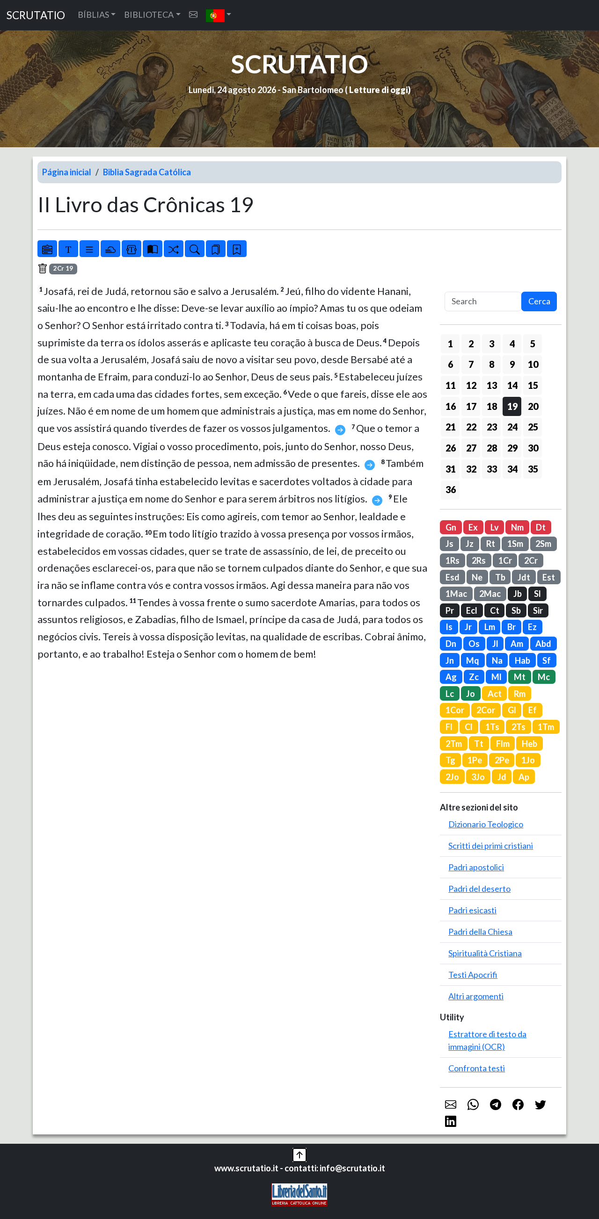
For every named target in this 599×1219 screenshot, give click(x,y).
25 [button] (533, 426)
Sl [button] (537, 593)
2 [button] (471, 343)
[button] (219, 15)
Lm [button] (489, 627)
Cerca (539, 301)
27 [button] (471, 447)
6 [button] (450, 364)
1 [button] (450, 343)
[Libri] (47, 248)
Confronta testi (476, 1068)
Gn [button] (451, 527)
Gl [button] (512, 710)
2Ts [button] (518, 727)
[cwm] (193, 14)
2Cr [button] (531, 560)
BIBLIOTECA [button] (149, 14)
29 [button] (512, 447)
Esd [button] (453, 577)
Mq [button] (472, 660)
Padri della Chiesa (480, 931)
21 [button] (451, 426)
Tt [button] (478, 744)
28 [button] (492, 447)
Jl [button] (495, 643)
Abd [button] (543, 643)
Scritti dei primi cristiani (490, 845)
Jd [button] (501, 777)
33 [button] (492, 468)
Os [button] (474, 643)
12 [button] (471, 385)
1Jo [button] (528, 760)
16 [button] (451, 406)
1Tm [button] (546, 727)
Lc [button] (450, 693)
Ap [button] (524, 777)
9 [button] (512, 364)
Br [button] (511, 627)
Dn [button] (451, 643)
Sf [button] (546, 660)
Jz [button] (470, 543)
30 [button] (533, 447)
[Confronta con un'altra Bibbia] (152, 248)
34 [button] (512, 468)
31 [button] (451, 468)
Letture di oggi (378, 90)
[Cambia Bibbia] (173, 248)
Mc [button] (544, 677)
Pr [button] (450, 610)
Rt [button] (490, 543)
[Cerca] (195, 248)
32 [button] (471, 468)
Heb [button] (529, 744)
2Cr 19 (63, 268)
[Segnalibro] (216, 248)
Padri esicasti (472, 910)
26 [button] (451, 447)
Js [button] (449, 543)
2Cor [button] (485, 710)
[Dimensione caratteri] (68, 248)
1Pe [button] (475, 760)
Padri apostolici (476, 867)
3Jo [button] (478, 777)
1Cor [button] (455, 710)
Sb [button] (516, 610)
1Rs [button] (453, 560)
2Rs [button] (479, 560)
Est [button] (548, 577)
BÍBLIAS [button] (93, 14)
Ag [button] (451, 677)
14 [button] (512, 385)
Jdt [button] (524, 577)
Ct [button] (494, 610)
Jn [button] (450, 660)
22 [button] (471, 426)
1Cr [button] (505, 560)
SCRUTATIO (36, 15)
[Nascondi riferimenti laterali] (110, 248)
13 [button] (492, 385)
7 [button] (471, 364)
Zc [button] (474, 677)
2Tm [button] (454, 744)
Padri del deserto (479, 888)
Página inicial (66, 172)
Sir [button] (538, 610)
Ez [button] (532, 627)
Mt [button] (520, 677)
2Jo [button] (452, 777)
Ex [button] (473, 527)
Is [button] (449, 627)
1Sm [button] (515, 543)
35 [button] (533, 468)
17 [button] (471, 406)
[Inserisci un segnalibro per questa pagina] (237, 248)
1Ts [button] (492, 727)
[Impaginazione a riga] (89, 248)
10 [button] (533, 364)
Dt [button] (541, 527)
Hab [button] (522, 660)
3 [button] (491, 343)
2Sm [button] (543, 543)
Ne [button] (477, 577)
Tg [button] (450, 760)
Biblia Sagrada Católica (147, 172)
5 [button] (532, 343)
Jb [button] (517, 593)
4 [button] (512, 343)
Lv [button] (494, 527)
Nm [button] (517, 527)
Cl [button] (469, 727)
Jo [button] (470, 693)
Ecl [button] (471, 610)
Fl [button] (449, 727)
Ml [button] (496, 677)
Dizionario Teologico (485, 824)
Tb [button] (500, 577)
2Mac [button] (490, 593)
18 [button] (492, 406)
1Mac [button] (456, 593)
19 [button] (512, 406)
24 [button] (512, 426)
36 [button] (451, 489)
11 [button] (451, 385)
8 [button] (491, 364)
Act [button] (495, 693)
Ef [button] (532, 710)
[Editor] (131, 248)
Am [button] (517, 643)
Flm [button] (503, 744)
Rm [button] (520, 693)
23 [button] (492, 426)
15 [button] (533, 385)
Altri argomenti (476, 996)
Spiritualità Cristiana (485, 953)
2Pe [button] (502, 760)
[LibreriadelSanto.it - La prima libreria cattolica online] (299, 1194)
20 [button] (533, 406)
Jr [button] (468, 627)
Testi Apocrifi (472, 974)
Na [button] (497, 660)
